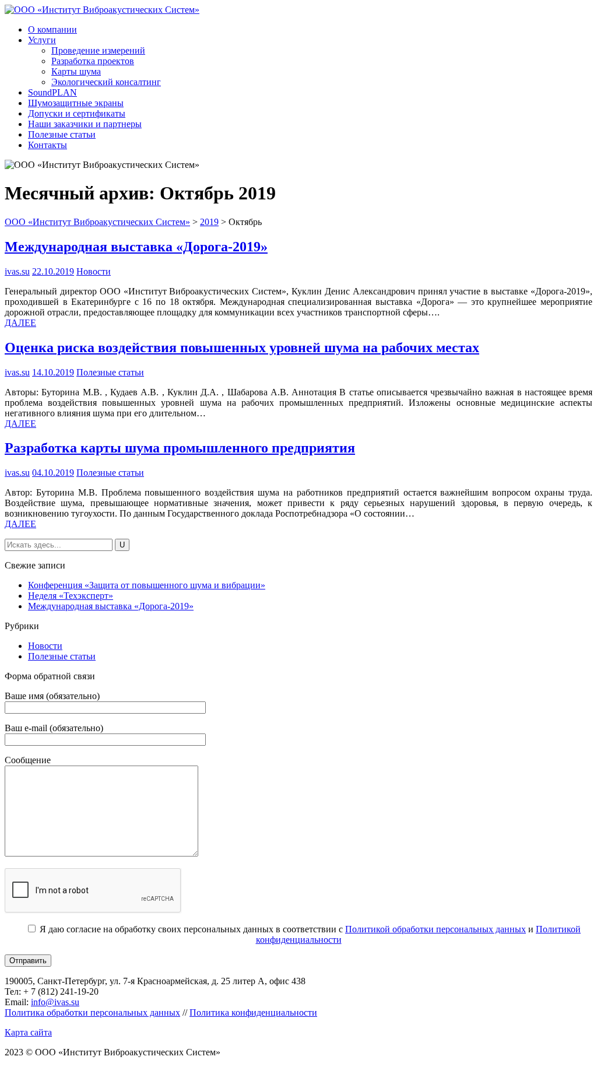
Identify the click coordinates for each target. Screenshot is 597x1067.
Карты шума (76, 71)
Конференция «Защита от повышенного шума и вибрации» (146, 585)
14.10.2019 (53, 372)
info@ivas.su (55, 1002)
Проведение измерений (98, 50)
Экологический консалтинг (106, 82)
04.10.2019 (53, 473)
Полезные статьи (62, 134)
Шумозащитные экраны (76, 103)
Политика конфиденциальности (253, 1012)
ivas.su (17, 271)
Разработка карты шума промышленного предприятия (180, 447)
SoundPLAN (52, 92)
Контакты (47, 145)
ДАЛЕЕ (20, 323)
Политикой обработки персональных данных (435, 929)
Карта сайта (28, 1032)
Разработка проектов (92, 61)
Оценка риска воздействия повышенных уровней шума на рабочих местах (242, 347)
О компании (52, 29)
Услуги (42, 40)
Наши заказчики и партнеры (85, 124)
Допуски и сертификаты (76, 113)
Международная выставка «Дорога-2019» (136, 246)
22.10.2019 (53, 271)
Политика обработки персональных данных (92, 1012)
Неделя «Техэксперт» (70, 596)
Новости (93, 271)
